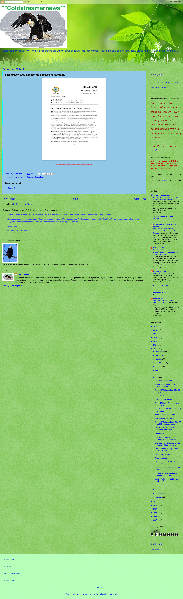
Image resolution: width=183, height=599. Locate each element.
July (157, 370)
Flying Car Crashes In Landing (167, 454)
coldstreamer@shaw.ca (17, 230)
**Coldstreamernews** (162, 195)
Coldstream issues (18, 177)
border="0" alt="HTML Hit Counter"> (165, 83)
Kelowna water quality (12, 573)
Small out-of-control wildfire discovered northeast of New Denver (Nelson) (166, 231)
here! (154, 150)
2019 (155, 326)
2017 (155, 334)
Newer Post (8, 198)
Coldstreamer (23, 274)
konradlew (100, 594)
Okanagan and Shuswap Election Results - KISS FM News (168, 444)
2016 (155, 338)
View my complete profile (12, 286)
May (157, 377)
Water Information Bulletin (165, 415)
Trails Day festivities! (163, 396)
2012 (155, 501)
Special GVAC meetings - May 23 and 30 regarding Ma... (168, 423)
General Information (35, 177)
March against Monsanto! (165, 418)
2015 (155, 341)
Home (74, 198)
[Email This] (43, 174)
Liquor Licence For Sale (162, 273)
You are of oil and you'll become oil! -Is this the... (167, 385)
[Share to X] (48, 174)
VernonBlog (158, 299)
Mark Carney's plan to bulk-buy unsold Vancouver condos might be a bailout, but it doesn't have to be (166, 252)
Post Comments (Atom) (22, 204)
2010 (155, 509)
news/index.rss (159, 292)
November (159, 355)
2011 (155, 505)
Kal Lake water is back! (164, 381)
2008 (155, 516)
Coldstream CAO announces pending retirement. (166, 429)
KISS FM (7, 566)
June (157, 374)
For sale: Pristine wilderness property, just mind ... (166, 474)
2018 (155, 330)
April (157, 486)
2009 (155, 513)
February (159, 493)
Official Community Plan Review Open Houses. (167, 463)
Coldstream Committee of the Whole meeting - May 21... (166, 438)
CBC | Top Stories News (163, 248)
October (158, 359)
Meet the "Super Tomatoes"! (166, 433)
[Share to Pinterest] (53, 174)
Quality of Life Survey (163, 399)
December (159, 352)
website (164, 180)
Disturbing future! (161, 458)
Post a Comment (14, 188)
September (160, 363)
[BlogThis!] (46, 174)
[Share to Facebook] (50, 174)
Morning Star (9, 559)
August (158, 366)
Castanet (99, 587)
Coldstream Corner (161, 271)
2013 (155, 349)
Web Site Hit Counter (159, 88)
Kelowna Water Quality (162, 286)
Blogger (118, 594)
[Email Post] (39, 174)
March (158, 489)
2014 (155, 345)
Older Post (140, 198)
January (158, 497)
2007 (155, 520)
